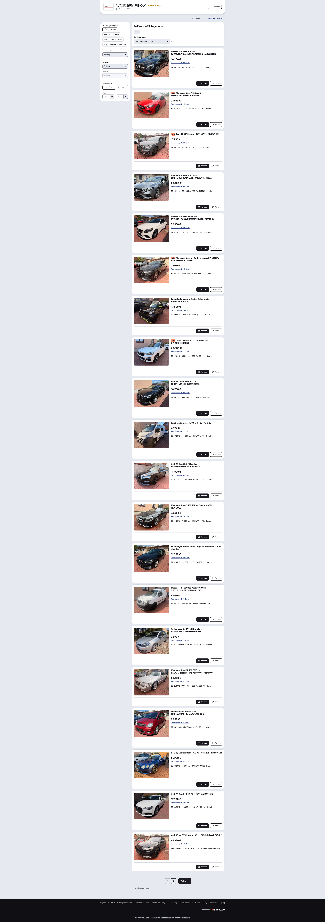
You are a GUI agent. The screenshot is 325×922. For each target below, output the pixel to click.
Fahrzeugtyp (107, 51)
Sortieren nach (140, 37)
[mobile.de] (218, 909)
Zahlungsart (107, 83)
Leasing (121, 87)
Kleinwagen (148, 918)
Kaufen (109, 87)
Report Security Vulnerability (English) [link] (210, 903)
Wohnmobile (166, 918)
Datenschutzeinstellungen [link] (156, 903)
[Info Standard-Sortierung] (172, 42)
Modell (105, 72)
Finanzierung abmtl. (180, 63)
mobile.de (186, 918)
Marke (105, 62)
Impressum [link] (104, 903)
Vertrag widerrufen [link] (124, 903)
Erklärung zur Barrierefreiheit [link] (181, 903)
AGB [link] (113, 903)
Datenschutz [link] (139, 903)
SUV (155, 918)
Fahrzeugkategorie (110, 25)
